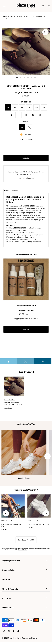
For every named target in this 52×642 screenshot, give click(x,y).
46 (40, 115)
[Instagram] (9, 631)
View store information (26, 178)
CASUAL (13, 16)
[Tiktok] (18, 631)
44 (26, 115)
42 (11, 115)
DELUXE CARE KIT (26, 310)
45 (33, 115)
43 (18, 115)
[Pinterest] (13, 631)
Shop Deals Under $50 (26, 540)
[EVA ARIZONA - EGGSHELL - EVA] (13, 506)
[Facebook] (4, 631)
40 (36, 107)
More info (14, 191)
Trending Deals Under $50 (26, 490)
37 (15, 107)
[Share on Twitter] (25, 361)
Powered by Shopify (29, 638)
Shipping (17, 319)
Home (5, 16)
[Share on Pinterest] (42, 361)
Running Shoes (24, 478)
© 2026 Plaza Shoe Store (11, 638)
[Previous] (6, 513)
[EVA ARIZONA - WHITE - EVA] (39, 506)
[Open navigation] (8, 5)
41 (44, 107)
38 (22, 107)
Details (6, 191)
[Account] (43, 6)
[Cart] (49, 6)
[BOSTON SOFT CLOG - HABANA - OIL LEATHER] (14, 386)
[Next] (47, 456)
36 (8, 107)
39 (29, 107)
